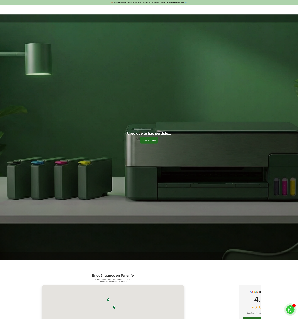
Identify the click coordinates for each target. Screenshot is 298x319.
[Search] (249, 9)
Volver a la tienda (149, 140)
